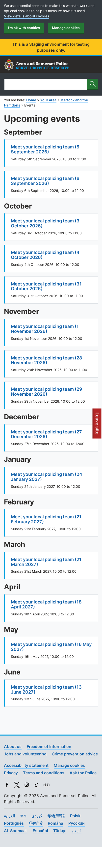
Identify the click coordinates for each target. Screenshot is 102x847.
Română (55, 823)
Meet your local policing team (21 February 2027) (46, 519)
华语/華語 (56, 815)
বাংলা (23, 815)
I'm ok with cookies (24, 28)
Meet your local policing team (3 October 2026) (45, 223)
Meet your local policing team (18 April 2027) (46, 604)
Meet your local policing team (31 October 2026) (46, 286)
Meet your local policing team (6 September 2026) (45, 181)
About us (13, 746)
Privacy (11, 772)
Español (40, 830)
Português (14, 823)
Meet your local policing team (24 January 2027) (46, 477)
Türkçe (59, 830)
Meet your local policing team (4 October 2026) (45, 255)
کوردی (36, 815)
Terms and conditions (43, 772)
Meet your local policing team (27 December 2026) (46, 434)
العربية (9, 815)
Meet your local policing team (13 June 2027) (46, 689)
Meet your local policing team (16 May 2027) (51, 647)
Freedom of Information (49, 746)
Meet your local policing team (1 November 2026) (45, 329)
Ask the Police (83, 772)
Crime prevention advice (75, 753)
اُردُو (76, 830)
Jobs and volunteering (25, 753)
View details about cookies (26, 16)
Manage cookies (66, 28)
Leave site (97, 425)
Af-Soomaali (15, 830)
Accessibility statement (26, 765)
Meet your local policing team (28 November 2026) (46, 360)
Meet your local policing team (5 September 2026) (45, 149)
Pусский (76, 823)
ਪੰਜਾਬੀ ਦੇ (36, 823)
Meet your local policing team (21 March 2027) (46, 562)
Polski (75, 815)
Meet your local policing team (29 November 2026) (46, 392)
